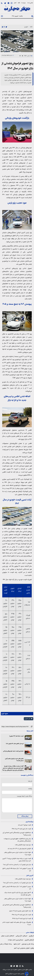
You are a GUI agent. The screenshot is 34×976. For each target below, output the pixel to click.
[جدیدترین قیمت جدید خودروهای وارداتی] (28, 752)
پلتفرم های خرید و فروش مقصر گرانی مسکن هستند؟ (14, 760)
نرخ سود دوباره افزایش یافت (23, 845)
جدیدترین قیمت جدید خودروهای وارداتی (13, 751)
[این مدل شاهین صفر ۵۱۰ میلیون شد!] (28, 745)
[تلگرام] (8, 3)
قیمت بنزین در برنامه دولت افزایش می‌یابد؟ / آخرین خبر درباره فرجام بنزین (16, 859)
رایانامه (30, 789)
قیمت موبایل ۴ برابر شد (24, 825)
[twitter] (6, 27)
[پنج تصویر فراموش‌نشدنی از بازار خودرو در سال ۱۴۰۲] (17, 41)
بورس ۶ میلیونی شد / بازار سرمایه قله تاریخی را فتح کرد (17, 869)
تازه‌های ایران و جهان (7, 936)
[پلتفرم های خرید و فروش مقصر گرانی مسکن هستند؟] (28, 760)
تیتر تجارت (10, 970)
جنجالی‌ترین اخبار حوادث (15, 940)
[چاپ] (20, 56)
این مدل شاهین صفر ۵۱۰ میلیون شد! (15, 744)
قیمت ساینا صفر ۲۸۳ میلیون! (16, 736)
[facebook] (4, 27)
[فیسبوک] (11, 966)
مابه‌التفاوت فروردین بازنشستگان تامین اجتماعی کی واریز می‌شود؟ (17, 834)
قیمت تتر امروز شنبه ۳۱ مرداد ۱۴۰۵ (21, 918)
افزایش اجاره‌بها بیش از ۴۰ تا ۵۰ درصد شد (19, 849)
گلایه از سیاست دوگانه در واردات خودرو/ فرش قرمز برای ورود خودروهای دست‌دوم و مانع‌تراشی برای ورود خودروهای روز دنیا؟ (13, 768)
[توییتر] (5, 3)
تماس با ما (30, 3)
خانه (19, 3)
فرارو (3, 713)
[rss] (2, 3)
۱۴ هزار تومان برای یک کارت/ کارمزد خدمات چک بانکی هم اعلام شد (17, 894)
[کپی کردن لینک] (31, 726)
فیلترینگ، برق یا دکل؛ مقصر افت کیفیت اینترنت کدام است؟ (17, 923)
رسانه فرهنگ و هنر (6, 944)
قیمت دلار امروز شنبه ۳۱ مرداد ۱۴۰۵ (21, 829)
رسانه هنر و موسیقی (28, 944)
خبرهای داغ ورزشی (21, 936)
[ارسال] (22, 56)
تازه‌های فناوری (29, 940)
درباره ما (24, 3)
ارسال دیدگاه (24, 816)
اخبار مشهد (16, 944)
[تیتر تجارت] (17, 9)
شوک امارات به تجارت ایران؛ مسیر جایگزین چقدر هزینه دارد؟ (17, 853)
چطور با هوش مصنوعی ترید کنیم (24, 948)
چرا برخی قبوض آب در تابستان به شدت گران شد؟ (17, 865)
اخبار (15, 3)
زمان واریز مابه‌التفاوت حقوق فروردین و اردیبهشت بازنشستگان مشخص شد (17, 840)
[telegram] (2, 27)
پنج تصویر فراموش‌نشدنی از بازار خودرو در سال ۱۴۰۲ (17, 66)
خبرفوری (31, 936)
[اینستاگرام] (11, 3)
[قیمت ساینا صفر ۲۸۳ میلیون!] (28, 737)
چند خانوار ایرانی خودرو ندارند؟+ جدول (20, 911)
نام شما (30, 781)
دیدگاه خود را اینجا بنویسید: (24, 796)
